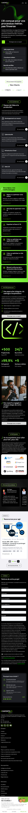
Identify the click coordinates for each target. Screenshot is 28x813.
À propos (3, 728)
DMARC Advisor (4, 788)
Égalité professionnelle (6, 737)
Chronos (3, 795)
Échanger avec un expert (14, 316)
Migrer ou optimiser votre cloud (8, 749)
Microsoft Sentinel (5, 786)
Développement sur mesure (7, 770)
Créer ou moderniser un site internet (9, 754)
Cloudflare (3, 784)
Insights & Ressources (6, 742)
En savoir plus (20, 129)
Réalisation (3, 740)
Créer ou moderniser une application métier (10, 752)
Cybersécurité (4, 772)
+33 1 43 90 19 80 (5, 721)
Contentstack (4, 793)
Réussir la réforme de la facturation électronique (11, 760)
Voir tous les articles (13, 565)
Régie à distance (4, 777)
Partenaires (4, 781)
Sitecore (3, 791)
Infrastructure (4, 774)
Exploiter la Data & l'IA (5, 756)
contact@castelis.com (6, 722)
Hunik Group (3, 733)
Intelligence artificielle (6, 768)
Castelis (2, 731)
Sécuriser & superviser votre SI (7, 758)
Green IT (3, 735)
